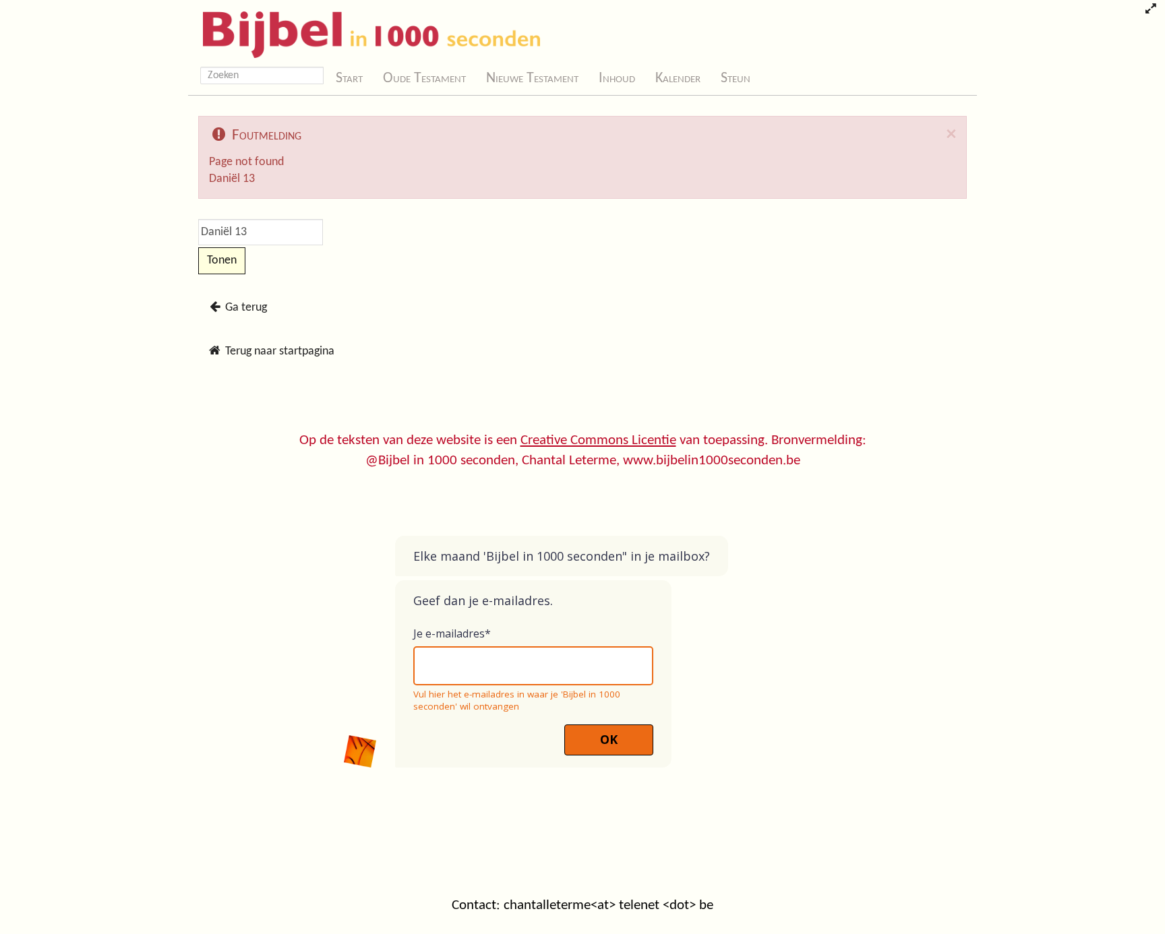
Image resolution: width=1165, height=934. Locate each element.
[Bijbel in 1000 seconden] (366, 31)
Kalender (677, 78)
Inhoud (617, 78)
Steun (735, 78)
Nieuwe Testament (532, 78)
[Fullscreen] (1150, 10)
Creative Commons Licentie (598, 440)
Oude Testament (424, 78)
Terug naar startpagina (278, 351)
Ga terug (244, 307)
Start (349, 78)
